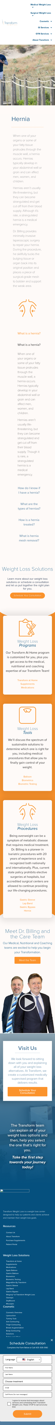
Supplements (27, 683)
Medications (27, 687)
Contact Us (10, 1232)
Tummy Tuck (11, 1319)
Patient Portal (11, 1244)
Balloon (28, 776)
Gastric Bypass (27, 907)
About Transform (13, 1236)
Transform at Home (27, 680)
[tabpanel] (29, 411)
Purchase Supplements (15, 1240)
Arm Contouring (12, 1322)
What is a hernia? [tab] (29, 333)
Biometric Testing (27, 784)
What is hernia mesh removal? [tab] (29, 538)
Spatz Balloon (11, 1270)
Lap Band (28, 903)
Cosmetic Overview (14, 1312)
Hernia (27, 910)
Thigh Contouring (13, 1325)
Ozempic (9, 1298)
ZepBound (10, 1301)
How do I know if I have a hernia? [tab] (29, 490)
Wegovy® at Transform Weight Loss (20, 1295)
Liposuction (11, 1315)
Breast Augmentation (15, 1328)
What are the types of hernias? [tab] (29, 506)
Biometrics (27, 780)
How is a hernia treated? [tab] (29, 522)
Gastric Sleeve (27, 899)
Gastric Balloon (12, 1273)
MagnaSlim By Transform (16, 1282)
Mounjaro (10, 1304)
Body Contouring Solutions (13, 1332)
